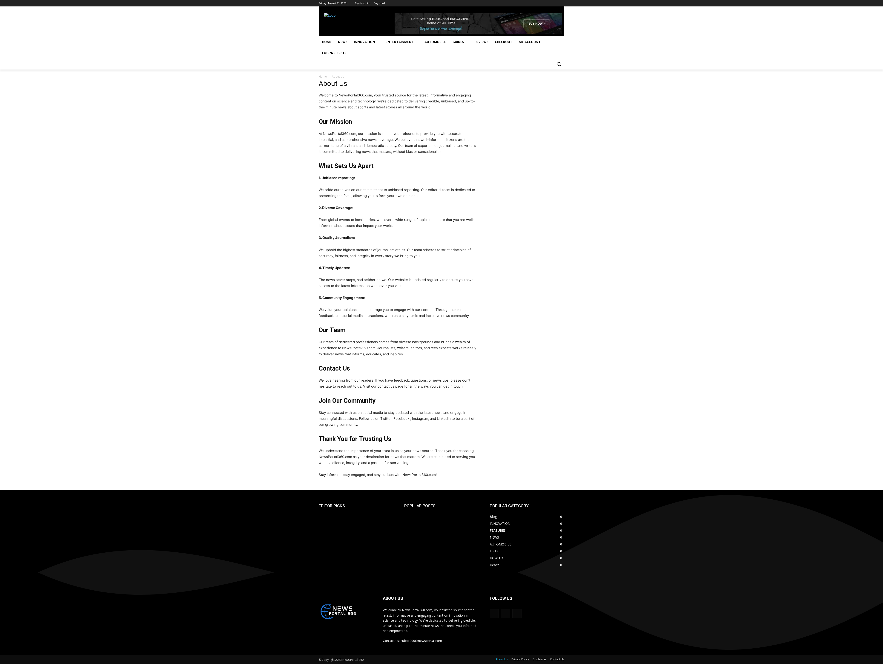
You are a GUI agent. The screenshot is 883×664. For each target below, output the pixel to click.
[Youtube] (561, 3)
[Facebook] (536, 3)
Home (323, 76)
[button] (558, 64)
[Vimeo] (555, 3)
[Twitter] (549, 3)
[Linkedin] (516, 613)
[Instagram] (542, 3)
